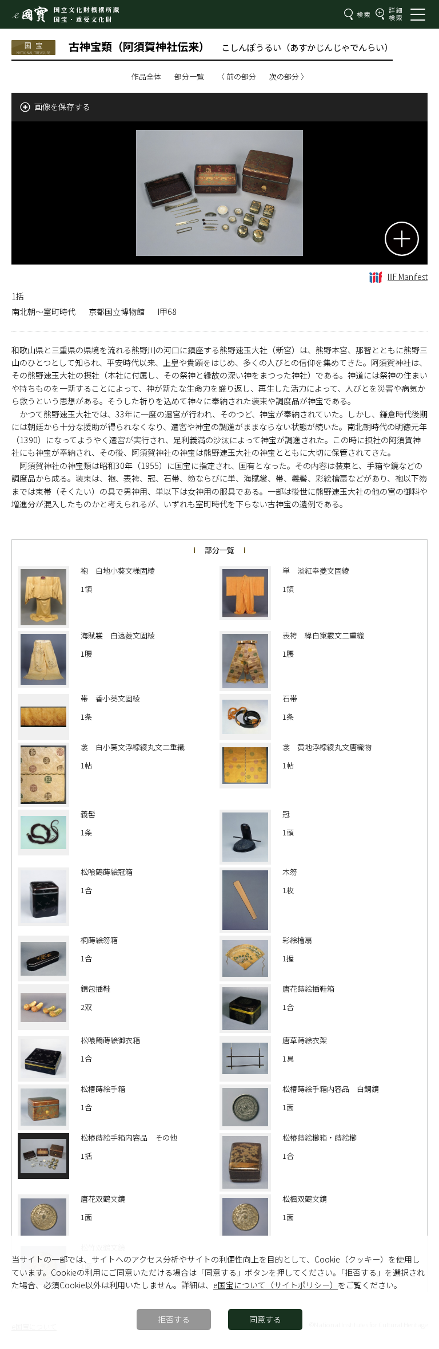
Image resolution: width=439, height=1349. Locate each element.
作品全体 (146, 76)
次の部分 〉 (288, 76)
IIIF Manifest (408, 276)
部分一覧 (189, 76)
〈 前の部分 (236, 76)
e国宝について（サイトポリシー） (275, 1285)
